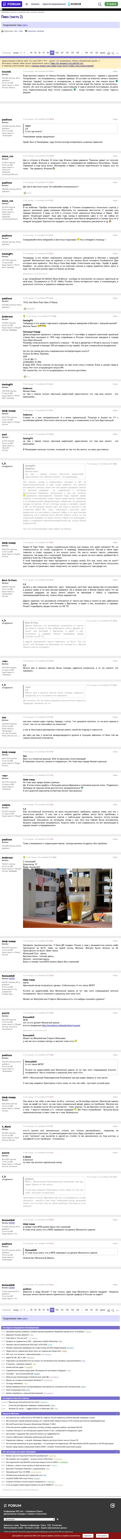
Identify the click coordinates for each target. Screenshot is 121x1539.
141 (91, 52)
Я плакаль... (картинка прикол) (19, 1364)
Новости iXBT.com (11, 1414)
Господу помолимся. (14, 1383)
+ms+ (29, 193)
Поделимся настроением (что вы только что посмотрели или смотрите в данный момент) (43, 1361)
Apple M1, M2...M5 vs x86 (16, 1358)
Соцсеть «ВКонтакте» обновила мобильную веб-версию (29, 1437)
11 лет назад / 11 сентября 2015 (38, 200)
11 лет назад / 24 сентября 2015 (38, 976)
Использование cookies (13, 1527)
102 (67, 52)
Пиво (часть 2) (12, 16)
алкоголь (32, 31)
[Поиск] (100, 4)
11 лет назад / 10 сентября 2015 (38, 156)
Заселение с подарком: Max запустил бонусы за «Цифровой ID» (33, 1434)
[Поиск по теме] (113, 53)
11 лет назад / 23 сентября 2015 (38, 941)
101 (62, 52)
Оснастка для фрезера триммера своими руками (29, 1405)
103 (72, 52)
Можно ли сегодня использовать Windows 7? (24, 1380)
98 (48, 52)
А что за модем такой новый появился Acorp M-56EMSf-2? (30, 1485)
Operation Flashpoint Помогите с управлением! (25, 1469)
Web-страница (8, 267)
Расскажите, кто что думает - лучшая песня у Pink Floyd (29, 1459)
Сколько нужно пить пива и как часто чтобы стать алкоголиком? (62, 66)
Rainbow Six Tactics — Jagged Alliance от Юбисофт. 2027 (31, 1409)
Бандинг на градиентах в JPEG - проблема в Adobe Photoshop (32, 1341)
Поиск (43, 1525)
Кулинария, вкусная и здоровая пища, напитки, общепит (23, 12)
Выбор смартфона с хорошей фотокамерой (24, 1393)
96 (40, 52)
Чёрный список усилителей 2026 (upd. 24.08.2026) (26, 1345)
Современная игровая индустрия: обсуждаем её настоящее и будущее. (36, 1371)
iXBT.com (8, 1532)
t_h (28, 377)
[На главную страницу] (11, 4)
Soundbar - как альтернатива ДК (19, 1374)
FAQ (49, 1525)
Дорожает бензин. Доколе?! (17, 1335)
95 (35, 52)
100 (56, 52)
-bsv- (16, 31)
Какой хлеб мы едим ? (15, 1367)
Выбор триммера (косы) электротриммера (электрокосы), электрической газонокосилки (43, 1387)
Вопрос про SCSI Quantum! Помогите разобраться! (27, 1456)
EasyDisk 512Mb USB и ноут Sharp (19, 1478)
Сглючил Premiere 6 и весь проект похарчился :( (26, 1482)
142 (96, 52)
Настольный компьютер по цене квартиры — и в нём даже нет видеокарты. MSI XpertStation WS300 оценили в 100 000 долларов (59, 1444)
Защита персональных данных (54, 1527)
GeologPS (31, 309)
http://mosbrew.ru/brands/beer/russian (61, 1025)
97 (44, 52)
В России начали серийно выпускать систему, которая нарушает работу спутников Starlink (44, 1427)
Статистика (57, 1525)
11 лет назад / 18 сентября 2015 (41, 857)
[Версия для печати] (109, 53)
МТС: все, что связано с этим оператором (23, 1354)
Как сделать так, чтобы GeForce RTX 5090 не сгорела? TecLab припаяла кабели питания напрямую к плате (50, 1418)
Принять (88, 1536)
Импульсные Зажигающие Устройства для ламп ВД (27, 1377)
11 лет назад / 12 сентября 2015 (102, 464)
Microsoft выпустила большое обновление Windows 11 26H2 (31, 1424)
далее (102, 52)
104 (77, 52)
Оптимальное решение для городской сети (24, 1475)
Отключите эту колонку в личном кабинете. (21, 1490)
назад (15, 52)
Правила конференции (29, 1525)
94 (31, 52)
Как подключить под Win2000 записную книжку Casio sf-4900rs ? (33, 1462)
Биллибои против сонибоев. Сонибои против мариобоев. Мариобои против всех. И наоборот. (45, 1332)
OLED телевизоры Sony (15, 1390)
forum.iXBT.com (59, 1532)
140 (86, 52)
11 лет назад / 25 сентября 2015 (38, 1220)
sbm (21, 31)
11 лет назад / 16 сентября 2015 (38, 805)
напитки (40, 31)
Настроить (102, 1536)
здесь (25, 25)
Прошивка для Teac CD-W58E (18, 1472)
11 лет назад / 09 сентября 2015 (38, 71)
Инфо (115, 71)
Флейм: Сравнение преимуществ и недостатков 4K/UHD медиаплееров (36, 1348)
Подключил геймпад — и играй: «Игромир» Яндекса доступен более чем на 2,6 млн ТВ (42, 1440)
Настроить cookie (32, 1527)
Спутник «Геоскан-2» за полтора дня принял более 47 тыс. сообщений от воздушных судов (44, 1431)
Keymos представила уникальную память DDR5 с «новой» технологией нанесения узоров (43, 1447)
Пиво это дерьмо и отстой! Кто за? (66, 63)
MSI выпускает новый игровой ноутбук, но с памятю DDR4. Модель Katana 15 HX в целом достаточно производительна (55, 1421)
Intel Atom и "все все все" (17, 1338)
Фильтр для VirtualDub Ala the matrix (24, 1402)
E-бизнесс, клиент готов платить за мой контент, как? (28, 1466)
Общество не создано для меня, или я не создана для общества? (33, 1351)
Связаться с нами (11, 1525)
